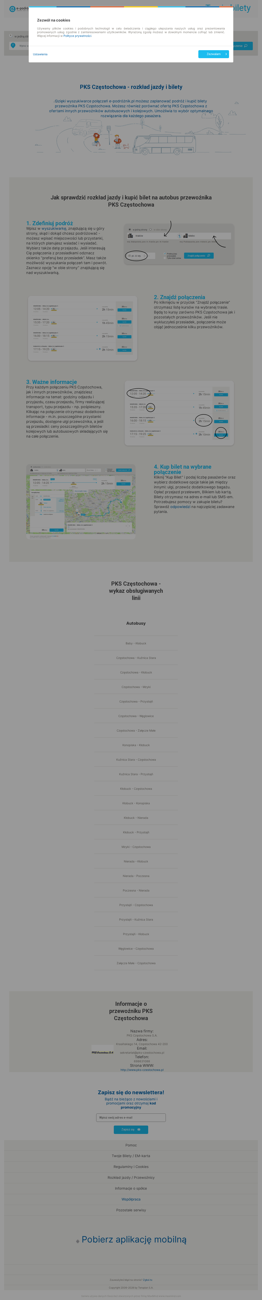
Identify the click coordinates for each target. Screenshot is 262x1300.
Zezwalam (214, 54)
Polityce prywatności (77, 35)
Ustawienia (40, 54)
